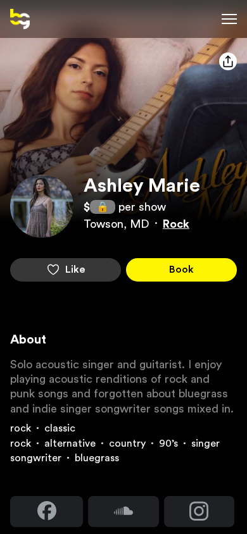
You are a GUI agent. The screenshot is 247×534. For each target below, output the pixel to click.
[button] (20, 19)
